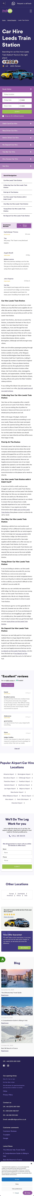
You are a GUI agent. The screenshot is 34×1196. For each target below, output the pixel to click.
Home (3, 20)
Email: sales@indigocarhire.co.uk (14, 1119)
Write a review (25, 226)
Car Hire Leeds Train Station (12, 180)
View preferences (17, 1188)
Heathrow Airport (24, 785)
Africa (19, 895)
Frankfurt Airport (24, 781)
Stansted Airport (17, 803)
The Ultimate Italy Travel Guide (14, 1150)
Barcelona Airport (9, 778)
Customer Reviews (10, 1131)
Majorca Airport (24, 788)
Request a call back (24, 3)
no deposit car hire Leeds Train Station (13, 651)
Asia (25, 895)
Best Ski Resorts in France (12, 1159)
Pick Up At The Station (10, 192)
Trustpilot (6, 1135)
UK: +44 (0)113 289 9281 (11, 1106)
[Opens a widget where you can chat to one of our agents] (27, 1193)
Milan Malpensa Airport (10, 796)
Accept (17, 1179)
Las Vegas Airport (10, 788)
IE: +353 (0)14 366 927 (11, 1111)
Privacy (17, 1192)
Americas (10, 895)
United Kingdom (11, 20)
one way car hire (21, 534)
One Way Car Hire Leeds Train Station (15, 204)
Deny (17, 1184)
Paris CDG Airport (23, 799)
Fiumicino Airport (9, 781)
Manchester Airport (17, 792)
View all (17, 748)
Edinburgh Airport (24, 778)
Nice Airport (9, 799)
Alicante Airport (9, 774)
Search (17, 111)
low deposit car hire (20, 653)
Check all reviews (9, 917)
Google (5, 1138)
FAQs (5, 1091)
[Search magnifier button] (3, 3)
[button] (31, 1163)
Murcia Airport (26, 796)
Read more (4, 995)
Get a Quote (24, 947)
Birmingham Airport (24, 774)
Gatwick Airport (9, 785)
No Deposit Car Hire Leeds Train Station (16, 215)
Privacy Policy (8, 1095)
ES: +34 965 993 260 (10, 1115)
